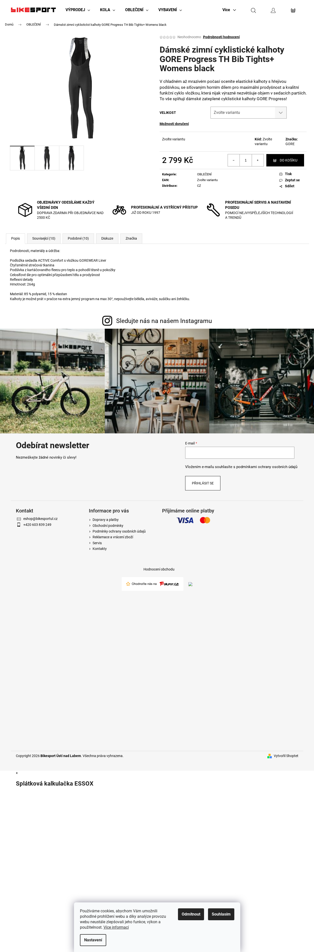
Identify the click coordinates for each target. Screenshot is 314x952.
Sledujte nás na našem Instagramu (164, 320)
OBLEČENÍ (204, 174)
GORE (290, 144)
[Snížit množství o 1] (234, 160)
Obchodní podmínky (108, 526)
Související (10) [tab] (43, 238)
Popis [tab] (15, 238)
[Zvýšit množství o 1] (258, 160)
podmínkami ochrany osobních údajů (266, 467)
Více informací (116, 927)
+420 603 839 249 (37, 525)
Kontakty (100, 549)
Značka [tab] (131, 238)
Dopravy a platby (106, 520)
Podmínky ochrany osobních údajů (119, 531)
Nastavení (93, 940)
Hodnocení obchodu (158, 569)
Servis (97, 543)
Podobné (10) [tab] (78, 238)
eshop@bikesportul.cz (40, 519)
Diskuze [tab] (107, 238)
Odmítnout (191, 914)
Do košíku (288, 160)
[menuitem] (78, 10)
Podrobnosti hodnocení (221, 37)
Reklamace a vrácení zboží (113, 537)
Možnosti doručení (174, 124)
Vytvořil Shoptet (286, 756)
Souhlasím (221, 914)
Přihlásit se (203, 483)
